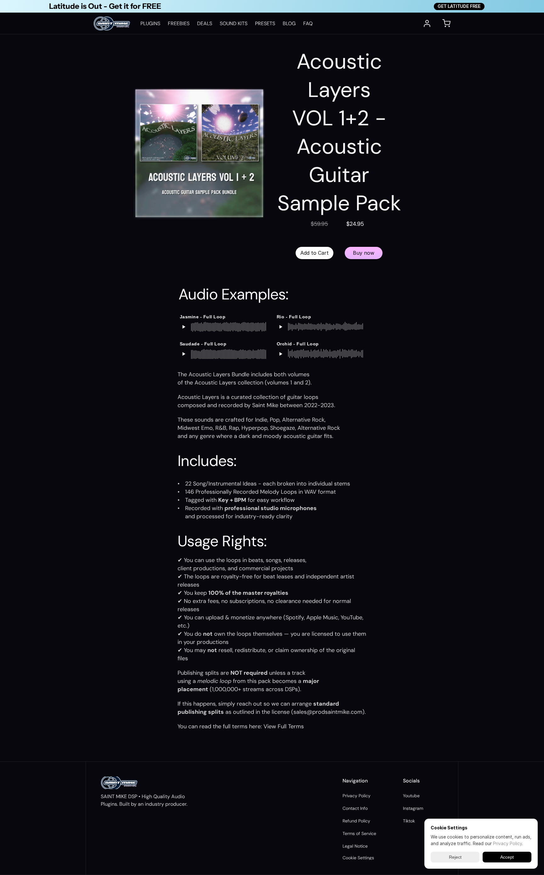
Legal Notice (355, 846)
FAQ (308, 23)
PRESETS (265, 23)
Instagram (413, 808)
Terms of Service (359, 833)
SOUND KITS (233, 23)
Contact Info (355, 808)
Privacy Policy (357, 795)
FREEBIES (179, 23)
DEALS (204, 23)
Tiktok (409, 821)
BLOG (289, 23)
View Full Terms (284, 726)
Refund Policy (356, 821)
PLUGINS (150, 23)
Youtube (411, 795)
